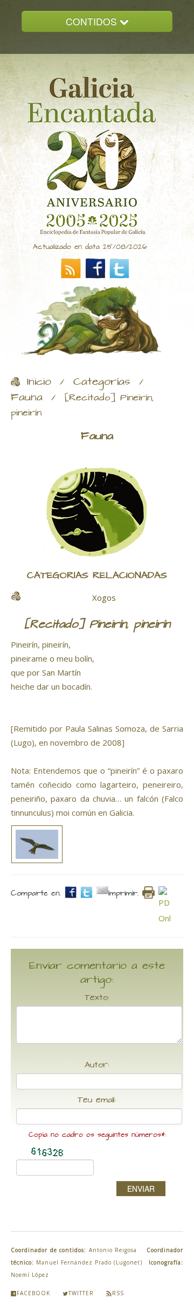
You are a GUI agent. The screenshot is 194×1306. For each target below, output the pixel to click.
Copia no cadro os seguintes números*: (97, 1135)
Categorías (101, 382)
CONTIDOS (93, 21)
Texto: (97, 997)
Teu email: (97, 1100)
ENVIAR (141, 1188)
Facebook (33, 1293)
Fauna (27, 398)
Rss (118, 1293)
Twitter (81, 1293)
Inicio (39, 382)
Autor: (97, 1065)
